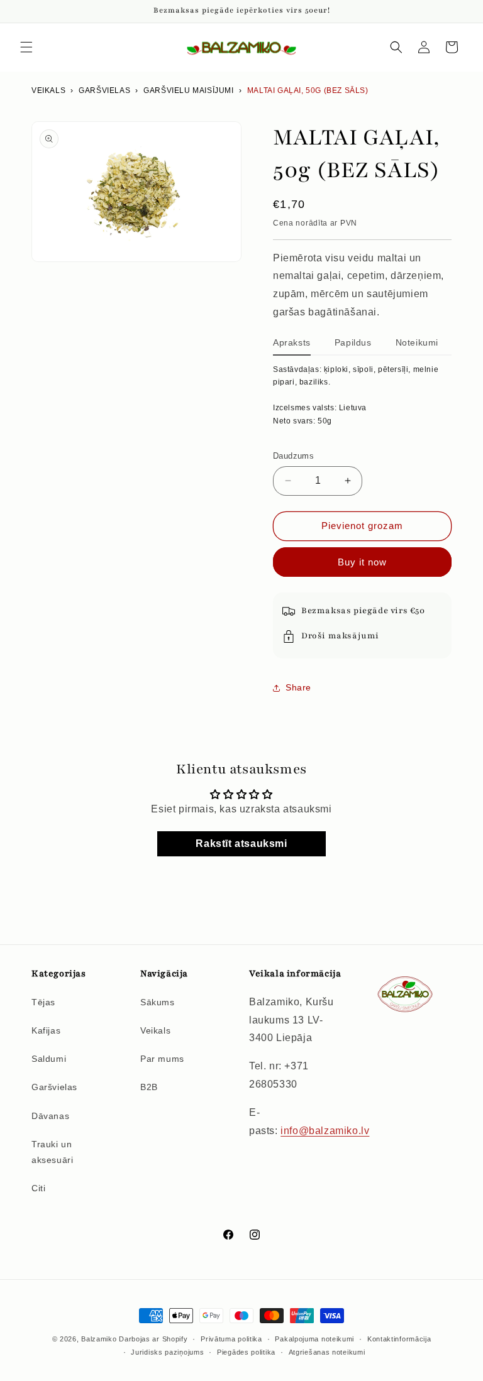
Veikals (48, 90)
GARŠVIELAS (104, 90)
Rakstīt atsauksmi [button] (241, 843)
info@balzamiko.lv (324, 1130)
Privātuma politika (231, 1339)
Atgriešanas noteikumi (327, 1352)
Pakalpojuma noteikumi (314, 1339)
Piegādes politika (246, 1352)
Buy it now (362, 562)
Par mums (162, 1059)
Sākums (157, 1002)
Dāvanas (50, 1116)
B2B (149, 1087)
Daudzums (293, 456)
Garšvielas (54, 1087)
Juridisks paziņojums (167, 1352)
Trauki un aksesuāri (52, 1152)
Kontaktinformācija (399, 1339)
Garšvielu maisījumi (188, 90)
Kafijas (45, 1030)
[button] (26, 47)
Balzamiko (98, 1339)
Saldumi (48, 1059)
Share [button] (298, 687)
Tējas (43, 1002)
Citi (38, 1188)
